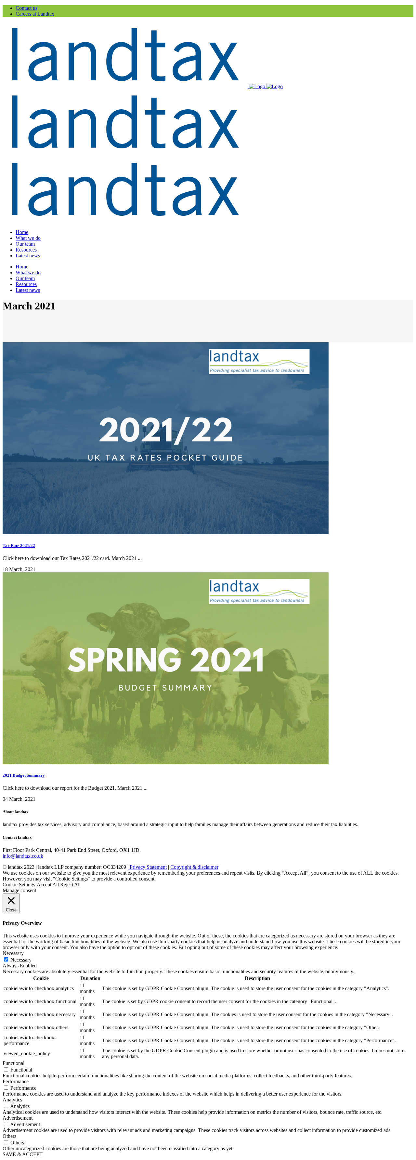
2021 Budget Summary (24, 775)
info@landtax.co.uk (23, 856)
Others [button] (9, 1136)
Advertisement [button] (17, 1118)
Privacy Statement (147, 867)
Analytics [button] (12, 1099)
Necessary (21, 959)
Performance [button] (16, 1081)
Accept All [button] (48, 884)
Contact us (26, 8)
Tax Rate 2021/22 (19, 545)
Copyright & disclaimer (194, 867)
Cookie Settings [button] (19, 884)
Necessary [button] (13, 953)
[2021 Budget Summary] (166, 762)
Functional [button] (13, 1063)
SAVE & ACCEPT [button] (23, 1154)
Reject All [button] (70, 884)
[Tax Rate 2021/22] (166, 532)
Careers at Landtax (35, 14)
